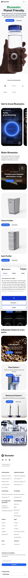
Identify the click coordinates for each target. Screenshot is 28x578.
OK (14, 298)
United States (6, 574)
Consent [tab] (5, 273)
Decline (14, 307)
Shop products (9, 20)
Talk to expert (10, 180)
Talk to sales (18, 311)
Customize (13, 302)
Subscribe (14, 564)
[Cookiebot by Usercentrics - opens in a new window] (20, 269)
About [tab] (23, 273)
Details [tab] (14, 273)
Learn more (19, 20)
